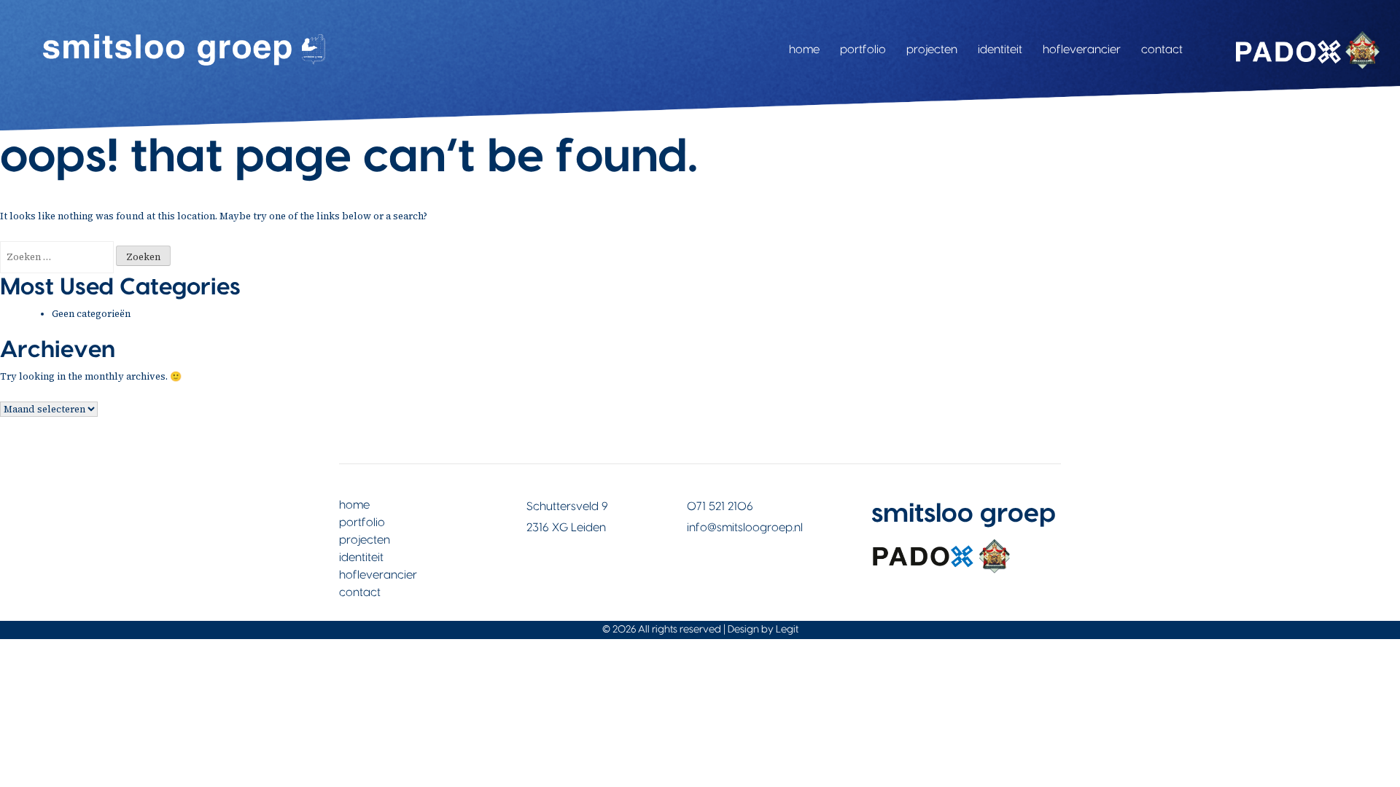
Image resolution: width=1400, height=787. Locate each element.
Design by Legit (763, 629)
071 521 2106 (720, 506)
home (804, 49)
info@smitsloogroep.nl (745, 527)
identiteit (1000, 49)
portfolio (863, 49)
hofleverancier (1082, 49)
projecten (931, 49)
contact (1162, 49)
